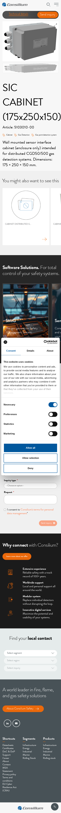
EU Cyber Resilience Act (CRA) (9, 787)
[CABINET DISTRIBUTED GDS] (26, 216)
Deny (30, 468)
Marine (26, 755)
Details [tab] (30, 350)
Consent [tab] (11, 350)
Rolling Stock (29, 758)
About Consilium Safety (20, 708)
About (6, 761)
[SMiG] (25, 312)
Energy (26, 748)
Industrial (27, 752)
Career (6, 758)
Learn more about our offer (17, 557)
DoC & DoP (9, 752)
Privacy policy (9, 774)
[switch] (52, 414)
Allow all (30, 447)
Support (6, 755)
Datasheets (8, 745)
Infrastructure (29, 745)
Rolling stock (49, 758)
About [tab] (50, 350)
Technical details (18, 14)
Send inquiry (47, 14)
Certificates (8, 748)
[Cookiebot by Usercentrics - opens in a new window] (43, 342)
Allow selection (30, 458)
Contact (6, 765)
